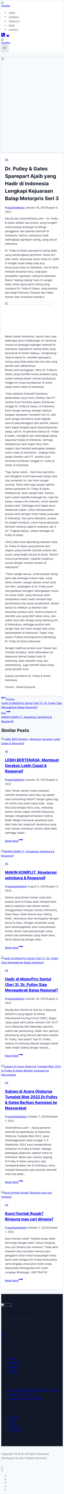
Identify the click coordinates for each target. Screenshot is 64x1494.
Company (14, 17)
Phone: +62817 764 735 (22, 1394)
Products (14, 21)
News (12, 25)
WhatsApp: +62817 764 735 (25, 1398)
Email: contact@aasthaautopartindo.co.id (33, 1390)
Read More (14, 841)
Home (12, 12)
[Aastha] (5, 5)
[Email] (8, 36)
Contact (13, 29)
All (6, 159)
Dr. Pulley (13, 1417)
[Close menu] (2, 1469)
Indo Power (14, 1430)
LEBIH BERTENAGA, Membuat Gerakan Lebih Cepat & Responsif (32, 765)
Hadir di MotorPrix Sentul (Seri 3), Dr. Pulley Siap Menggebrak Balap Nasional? (31, 703)
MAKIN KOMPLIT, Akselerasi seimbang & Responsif (26, 717)
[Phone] (3, 36)
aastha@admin (17, 886)
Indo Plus (13, 1425)
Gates (11, 1421)
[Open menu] (4, 48)
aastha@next (16, 207)
